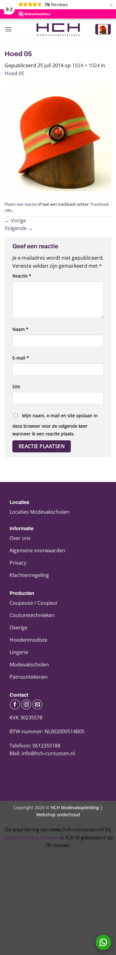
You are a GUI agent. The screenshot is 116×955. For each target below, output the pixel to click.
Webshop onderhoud (58, 814)
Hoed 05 (14, 73)
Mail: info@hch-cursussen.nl (42, 753)
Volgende (19, 228)
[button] (8, 29)
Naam (20, 329)
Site (16, 386)
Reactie (21, 276)
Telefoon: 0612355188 (35, 745)
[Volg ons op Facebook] (15, 704)
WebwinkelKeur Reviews (31, 837)
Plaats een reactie (21, 204)
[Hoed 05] (58, 137)
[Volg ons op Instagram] (26, 704)
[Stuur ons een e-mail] (37, 704)
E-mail (20, 358)
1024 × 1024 (86, 65)
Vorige (15, 220)
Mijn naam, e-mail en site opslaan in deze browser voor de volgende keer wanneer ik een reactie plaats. (55, 425)
